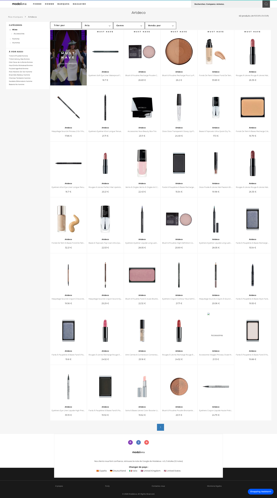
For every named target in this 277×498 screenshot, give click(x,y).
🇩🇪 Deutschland (118, 470)
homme (49, 4)
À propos (59, 486)
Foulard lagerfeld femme (18, 69)
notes (178, 461)
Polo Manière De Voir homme (20, 72)
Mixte (14, 30)
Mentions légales (214, 486)
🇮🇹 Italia (133, 470)
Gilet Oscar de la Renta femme (21, 62)
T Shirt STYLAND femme (18, 56)
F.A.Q (107, 486)
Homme (16, 43)
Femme (15, 39)
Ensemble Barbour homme (19, 75)
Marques (63, 4)
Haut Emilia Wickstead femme (21, 65)
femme (37, 4)
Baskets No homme (16, 84)
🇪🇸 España (101, 470)
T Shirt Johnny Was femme (19, 59)
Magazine (79, 4)
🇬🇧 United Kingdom (151, 470)
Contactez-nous (158, 486)
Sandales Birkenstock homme (20, 81)
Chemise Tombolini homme (20, 78)
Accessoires (19, 33)
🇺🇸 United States (172, 470)
